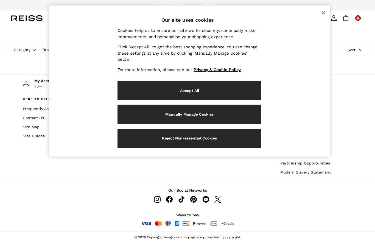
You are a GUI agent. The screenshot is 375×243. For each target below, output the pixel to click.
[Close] (323, 12)
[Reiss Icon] (27, 18)
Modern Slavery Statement (305, 172)
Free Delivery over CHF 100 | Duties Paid (187, 5)
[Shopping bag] (346, 18)
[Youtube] (206, 199)
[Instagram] (157, 199)
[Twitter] (218, 199)
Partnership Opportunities (305, 163)
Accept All (189, 90)
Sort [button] (352, 50)
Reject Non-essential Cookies (189, 138)
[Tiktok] (181, 199)
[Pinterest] (194, 199)
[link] (334, 18)
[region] (189, 81)
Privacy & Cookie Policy (217, 69)
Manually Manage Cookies (189, 114)
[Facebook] (169, 199)
